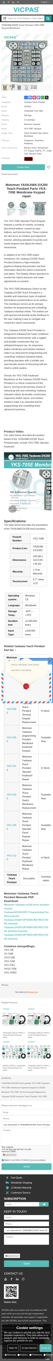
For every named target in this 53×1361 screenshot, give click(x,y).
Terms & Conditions (38, 1160)
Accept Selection (29, 1348)
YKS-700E (11, 739)
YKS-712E (11, 857)
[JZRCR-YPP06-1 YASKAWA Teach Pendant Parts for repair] (14, 1052)
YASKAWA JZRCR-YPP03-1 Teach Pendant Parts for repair (39, 1035)
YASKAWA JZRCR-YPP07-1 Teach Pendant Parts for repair (39, 1068)
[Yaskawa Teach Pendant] (28, 159)
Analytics (24, 1355)
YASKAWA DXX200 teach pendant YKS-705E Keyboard (25, 1083)
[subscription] (44, 1204)
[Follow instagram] (18, 2)
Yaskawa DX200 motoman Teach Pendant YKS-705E (24, 1096)
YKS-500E (11, 711)
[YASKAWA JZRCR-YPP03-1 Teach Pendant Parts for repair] (39, 1019)
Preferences (37, 1355)
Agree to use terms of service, (25, 1160)
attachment (11, 1155)
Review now (33, 992)
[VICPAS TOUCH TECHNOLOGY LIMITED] (26, 9)
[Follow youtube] (3, 2)
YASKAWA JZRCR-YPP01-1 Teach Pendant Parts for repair (14, 1035)
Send (26, 1166)
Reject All (13, 1348)
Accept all (45, 1348)
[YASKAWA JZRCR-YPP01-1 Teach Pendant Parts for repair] (14, 1019)
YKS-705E (11, 827)
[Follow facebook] (8, 2)
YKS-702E (11, 796)
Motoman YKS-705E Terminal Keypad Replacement (23, 1092)
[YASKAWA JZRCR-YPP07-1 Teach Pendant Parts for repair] (39, 1052)
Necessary (11, 1355)
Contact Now (23, 167)
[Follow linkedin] (13, 2)
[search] (48, 18)
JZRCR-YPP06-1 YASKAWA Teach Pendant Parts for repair (14, 1068)
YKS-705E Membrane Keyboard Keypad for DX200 (23, 1088)
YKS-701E (11, 768)
